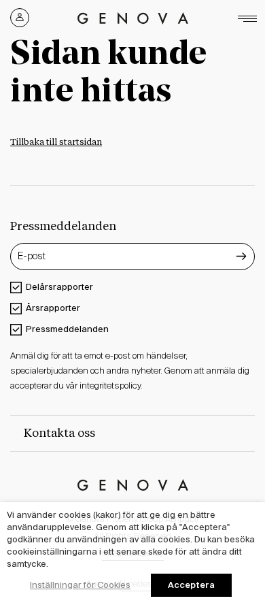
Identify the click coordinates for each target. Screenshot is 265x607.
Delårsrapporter (59, 287)
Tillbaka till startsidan (56, 142)
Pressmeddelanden (67, 329)
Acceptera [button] (191, 585)
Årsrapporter (53, 308)
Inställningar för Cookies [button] (80, 585)
